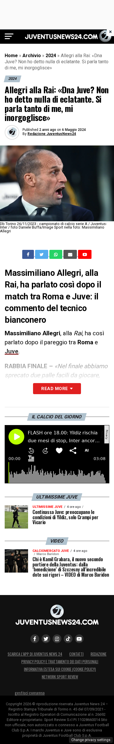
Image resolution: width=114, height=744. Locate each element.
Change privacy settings (90, 740)
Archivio (32, 55)
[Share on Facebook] (28, 254)
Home (11, 55)
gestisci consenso (30, 693)
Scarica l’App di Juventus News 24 (35, 654)
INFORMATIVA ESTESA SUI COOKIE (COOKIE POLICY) (60, 669)
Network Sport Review (60, 677)
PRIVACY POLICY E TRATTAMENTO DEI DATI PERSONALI (59, 661)
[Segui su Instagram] (57, 638)
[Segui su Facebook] (34, 638)
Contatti (76, 654)
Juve (11, 351)
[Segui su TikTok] (68, 638)
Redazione (98, 654)
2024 (51, 55)
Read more (54, 388)
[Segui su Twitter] (46, 638)
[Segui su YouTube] (79, 638)
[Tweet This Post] (42, 254)
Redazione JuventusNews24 (51, 134)
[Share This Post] (56, 254)
